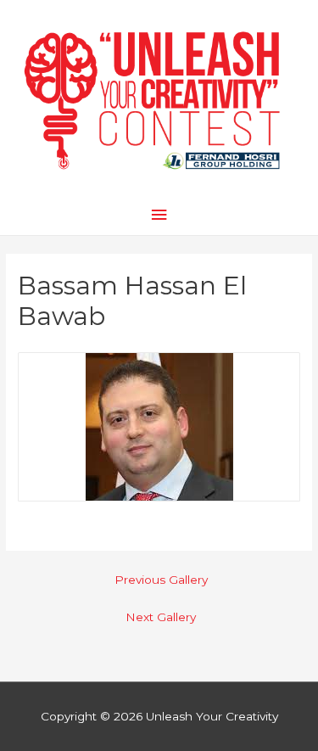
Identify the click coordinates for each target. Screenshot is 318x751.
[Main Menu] (158, 215)
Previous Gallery (161, 579)
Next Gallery (161, 617)
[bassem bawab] (159, 426)
